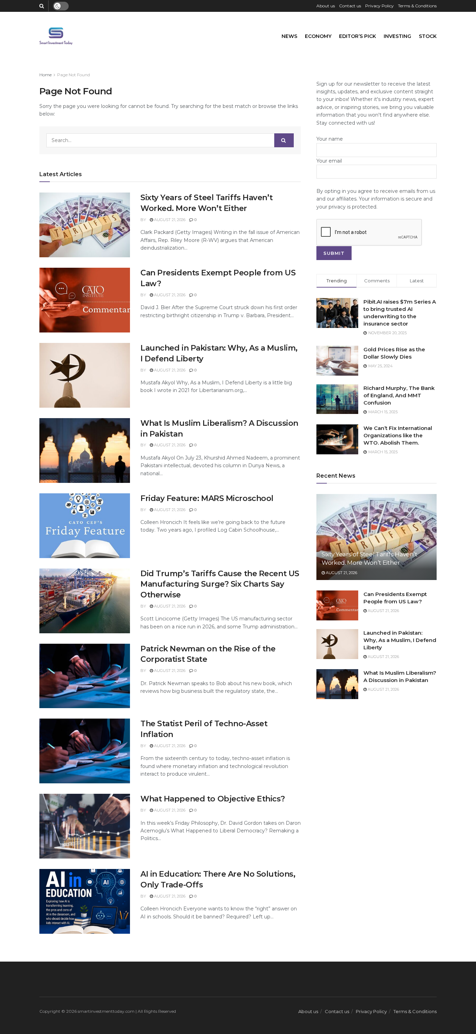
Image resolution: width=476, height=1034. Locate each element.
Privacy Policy (379, 5)
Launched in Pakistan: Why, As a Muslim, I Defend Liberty (399, 640)
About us (325, 5)
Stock (428, 36)
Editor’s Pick (357, 36)
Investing (397, 36)
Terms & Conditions (417, 5)
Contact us (350, 5)
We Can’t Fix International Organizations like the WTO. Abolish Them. (397, 435)
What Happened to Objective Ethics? (212, 799)
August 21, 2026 (169, 219)
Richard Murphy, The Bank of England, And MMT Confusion (399, 395)
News (289, 36)
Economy (318, 36)
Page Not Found (73, 74)
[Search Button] (284, 140)
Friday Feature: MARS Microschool (207, 498)
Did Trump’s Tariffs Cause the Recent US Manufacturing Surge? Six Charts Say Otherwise (219, 584)
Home (45, 74)
